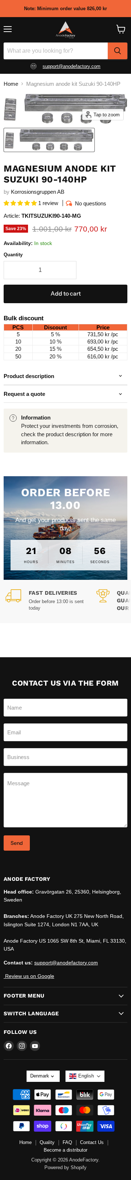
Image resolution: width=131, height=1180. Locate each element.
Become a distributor (65, 1150)
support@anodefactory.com (71, 66)
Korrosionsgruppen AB (37, 192)
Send (17, 843)
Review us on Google (29, 976)
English (86, 1076)
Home (11, 84)
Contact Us (92, 1142)
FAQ (67, 1142)
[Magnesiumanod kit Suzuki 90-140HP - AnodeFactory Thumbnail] (49, 140)
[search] (117, 51)
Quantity (13, 254)
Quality (47, 1142)
